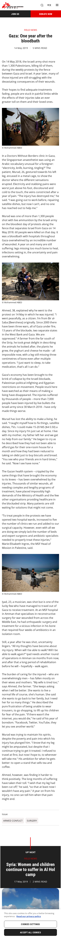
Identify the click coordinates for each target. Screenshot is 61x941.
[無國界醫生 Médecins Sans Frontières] (12, 5)
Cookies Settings (30, 924)
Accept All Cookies (30, 932)
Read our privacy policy (28, 916)
